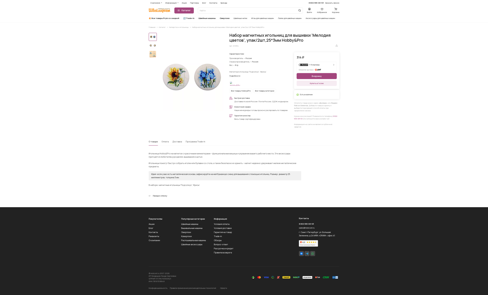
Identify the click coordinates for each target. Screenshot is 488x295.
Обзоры (218, 240)
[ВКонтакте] (301, 253)
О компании (154, 240)
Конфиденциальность (158, 288)
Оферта (223, 288)
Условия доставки (223, 228)
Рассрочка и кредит (223, 248)
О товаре (153, 141)
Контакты (153, 232)
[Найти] (299, 10)
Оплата (165, 141)
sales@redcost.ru (307, 227)
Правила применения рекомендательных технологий (193, 288)
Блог (151, 228)
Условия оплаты (222, 224)
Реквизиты (154, 236)
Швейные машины (189, 224)
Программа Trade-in (195, 141)
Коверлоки (186, 236)
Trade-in (218, 236)
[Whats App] (312, 253)
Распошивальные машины (193, 240)
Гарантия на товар (223, 232)
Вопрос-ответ (221, 244)
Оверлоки (186, 232)
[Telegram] (307, 253)
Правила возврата (223, 252)
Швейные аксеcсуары (191, 244)
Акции (152, 224)
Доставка (177, 141)
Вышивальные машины (191, 228)
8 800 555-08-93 (316, 3)
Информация (220, 218)
